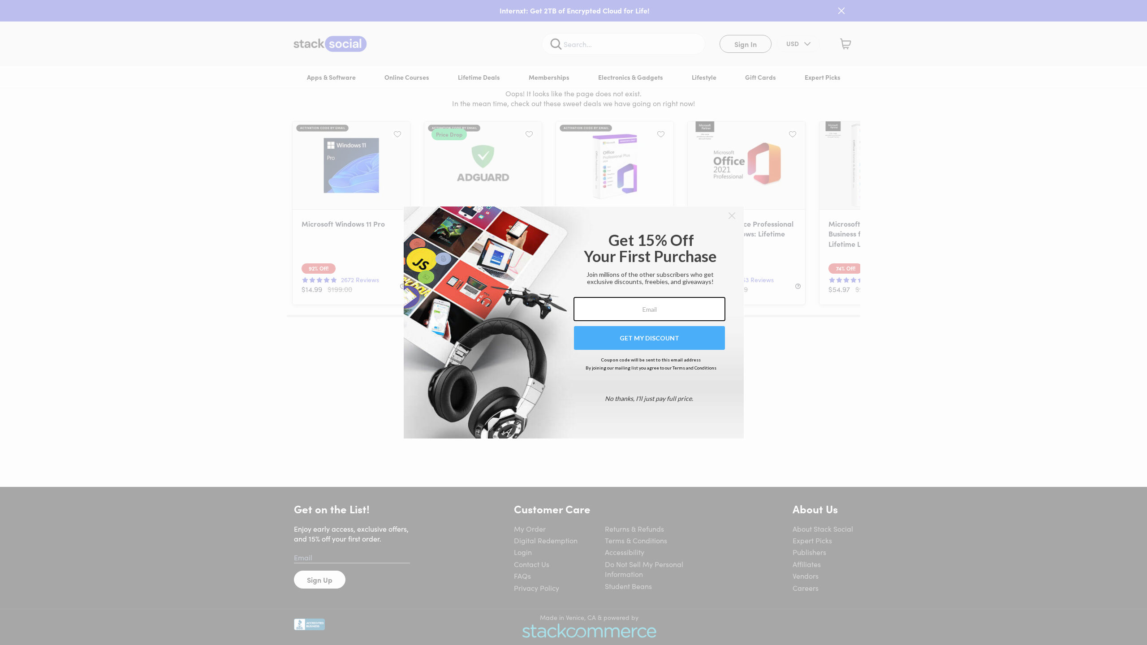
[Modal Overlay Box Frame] (573, 322)
